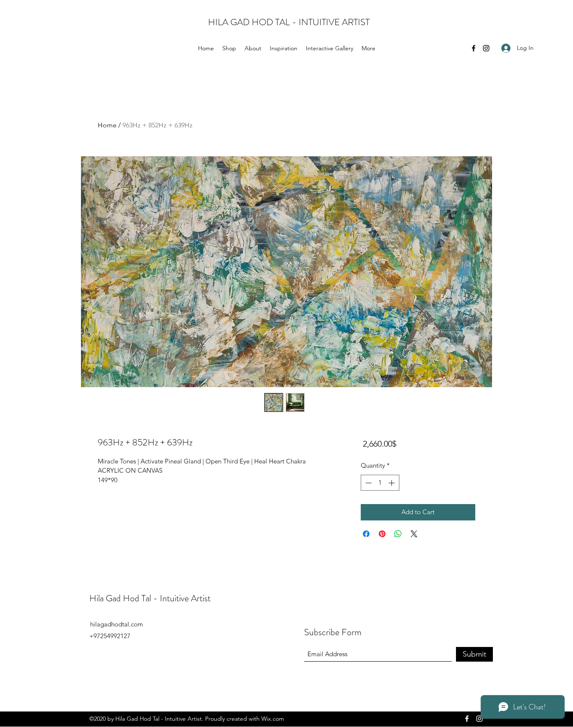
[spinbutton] (380, 483)
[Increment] (392, 483)
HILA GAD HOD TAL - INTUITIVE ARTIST (289, 22)
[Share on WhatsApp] (398, 534)
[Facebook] (473, 48)
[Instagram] (486, 48)
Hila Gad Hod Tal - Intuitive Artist (150, 598)
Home (107, 125)
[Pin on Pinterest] (382, 534)
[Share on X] (414, 534)
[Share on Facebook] (366, 534)
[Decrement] (367, 483)
